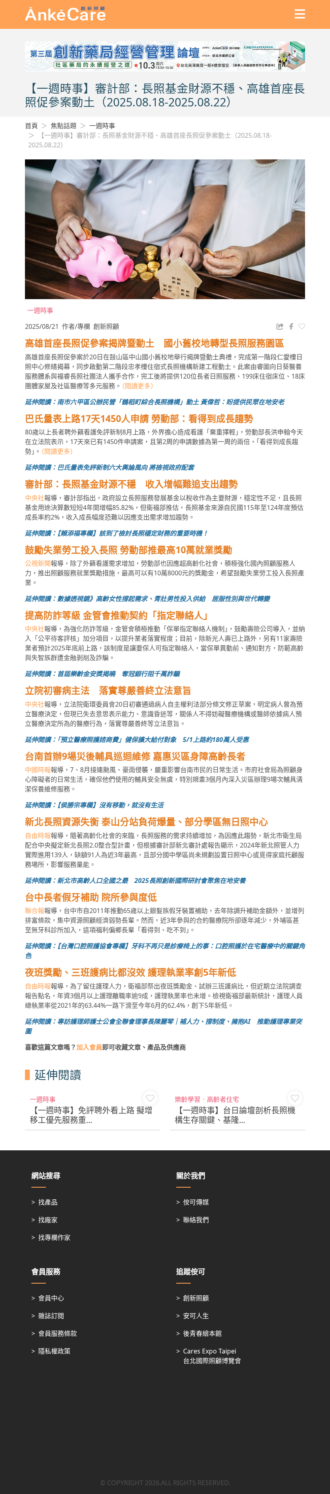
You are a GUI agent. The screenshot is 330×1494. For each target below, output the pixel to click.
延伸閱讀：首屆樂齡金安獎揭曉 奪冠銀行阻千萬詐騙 (102, 673)
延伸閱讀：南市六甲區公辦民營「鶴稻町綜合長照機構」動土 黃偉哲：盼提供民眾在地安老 (154, 401)
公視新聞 (38, 563)
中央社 (34, 497)
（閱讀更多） (139, 385)
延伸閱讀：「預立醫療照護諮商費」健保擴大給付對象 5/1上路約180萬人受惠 (137, 739)
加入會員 (89, 1047)
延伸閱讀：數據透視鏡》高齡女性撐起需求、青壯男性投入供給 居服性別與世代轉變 (147, 598)
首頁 (31, 125)
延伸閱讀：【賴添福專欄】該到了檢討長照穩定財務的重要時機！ (116, 533)
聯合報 (34, 910)
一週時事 (102, 125)
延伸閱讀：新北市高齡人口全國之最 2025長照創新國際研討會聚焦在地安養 (135, 880)
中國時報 (38, 769)
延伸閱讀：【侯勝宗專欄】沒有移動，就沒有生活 (94, 805)
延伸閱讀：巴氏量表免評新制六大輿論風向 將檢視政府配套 (109, 467)
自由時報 (38, 835)
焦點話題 (63, 125)
